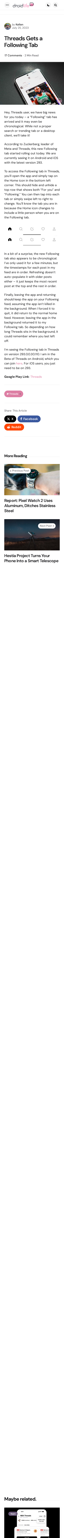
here (19, 363)
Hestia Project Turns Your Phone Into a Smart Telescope (31, 558)
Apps (13, 1513)
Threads (36, 377)
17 (13, 55)
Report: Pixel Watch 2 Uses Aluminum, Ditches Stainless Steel (29, 505)
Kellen (19, 24)
